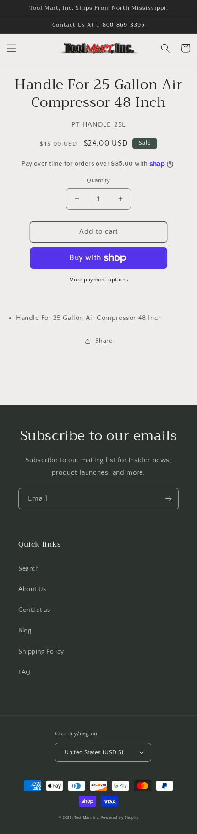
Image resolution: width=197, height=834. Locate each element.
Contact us (34, 610)
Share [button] (104, 341)
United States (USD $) (94, 752)
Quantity (98, 180)
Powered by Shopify (120, 818)
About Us (32, 589)
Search (28, 568)
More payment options (98, 280)
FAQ (24, 672)
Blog (24, 630)
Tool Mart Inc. (87, 818)
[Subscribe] (168, 498)
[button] (11, 48)
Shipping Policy (41, 651)
